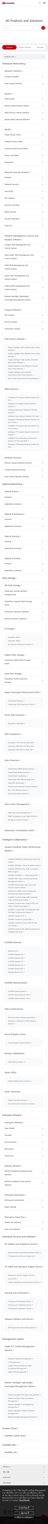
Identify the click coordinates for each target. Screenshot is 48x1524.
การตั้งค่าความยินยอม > (24, 1517)
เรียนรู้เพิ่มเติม (24, 1500)
